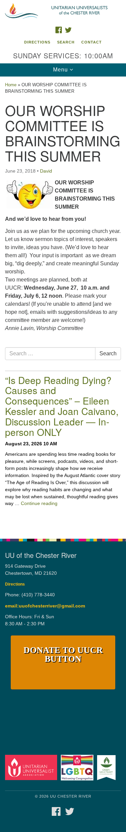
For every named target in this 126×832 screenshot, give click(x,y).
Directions (37, 42)
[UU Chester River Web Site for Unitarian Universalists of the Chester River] (63, 11)
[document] (63, 304)
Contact (91, 42)
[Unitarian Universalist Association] (32, 767)
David (46, 171)
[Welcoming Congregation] (78, 767)
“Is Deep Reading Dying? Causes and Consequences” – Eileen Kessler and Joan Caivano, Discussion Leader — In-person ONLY (62, 406)
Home (10, 84)
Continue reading (39, 503)
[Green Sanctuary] (107, 767)
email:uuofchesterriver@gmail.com (45, 605)
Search (66, 42)
